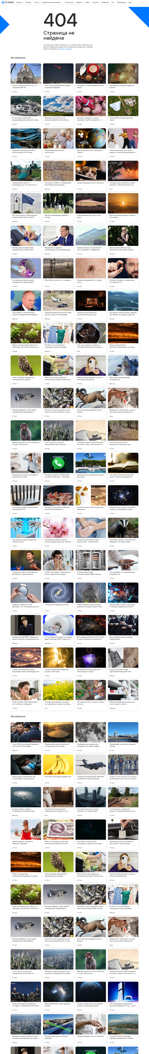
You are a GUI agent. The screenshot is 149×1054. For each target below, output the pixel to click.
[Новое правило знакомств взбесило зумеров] (26, 964)
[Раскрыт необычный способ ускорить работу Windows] (91, 727)
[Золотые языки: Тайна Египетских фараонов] (91, 500)
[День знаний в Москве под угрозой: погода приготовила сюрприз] (123, 241)
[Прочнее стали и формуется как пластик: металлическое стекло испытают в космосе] (58, 403)
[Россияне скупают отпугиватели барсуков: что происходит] (123, 533)
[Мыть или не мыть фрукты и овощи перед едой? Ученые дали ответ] (58, 370)
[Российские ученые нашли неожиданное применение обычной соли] (26, 273)
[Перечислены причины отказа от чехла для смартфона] (91, 370)
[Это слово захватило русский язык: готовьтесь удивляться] (123, 468)
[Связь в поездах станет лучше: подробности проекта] (58, 825)
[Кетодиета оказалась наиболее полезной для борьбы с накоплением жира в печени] (58, 500)
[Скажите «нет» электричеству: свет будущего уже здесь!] (123, 825)
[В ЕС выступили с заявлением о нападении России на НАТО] (26, 208)
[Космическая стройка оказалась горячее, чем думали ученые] (123, 500)
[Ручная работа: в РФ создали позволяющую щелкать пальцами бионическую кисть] (58, 760)
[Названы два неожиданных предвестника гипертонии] (26, 241)
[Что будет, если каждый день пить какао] (91, 78)
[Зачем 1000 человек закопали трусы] (123, 111)
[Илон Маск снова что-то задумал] (58, 273)
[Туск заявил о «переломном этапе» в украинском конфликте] (26, 306)
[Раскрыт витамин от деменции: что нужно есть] (123, 273)
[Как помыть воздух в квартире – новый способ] (26, 533)
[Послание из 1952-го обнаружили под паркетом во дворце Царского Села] (58, 176)
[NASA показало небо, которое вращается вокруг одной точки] (91, 598)
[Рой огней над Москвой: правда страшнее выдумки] (58, 78)
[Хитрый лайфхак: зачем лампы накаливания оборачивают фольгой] (26, 403)
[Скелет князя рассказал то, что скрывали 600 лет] (26, 78)
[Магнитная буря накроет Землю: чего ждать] (123, 208)
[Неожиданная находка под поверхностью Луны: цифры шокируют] (91, 867)
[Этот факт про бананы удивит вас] (58, 899)
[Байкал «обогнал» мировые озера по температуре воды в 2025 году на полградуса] (58, 727)
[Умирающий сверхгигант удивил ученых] (123, 867)
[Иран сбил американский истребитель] (123, 370)
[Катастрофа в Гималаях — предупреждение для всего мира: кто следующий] (26, 111)
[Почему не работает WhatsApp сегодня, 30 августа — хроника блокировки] (58, 468)
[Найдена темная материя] (26, 792)
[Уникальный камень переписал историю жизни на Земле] (58, 867)
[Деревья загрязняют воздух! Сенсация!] (58, 792)
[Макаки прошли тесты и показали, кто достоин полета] (26, 435)
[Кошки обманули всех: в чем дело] (91, 176)
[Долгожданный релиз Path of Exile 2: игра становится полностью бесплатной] (91, 630)
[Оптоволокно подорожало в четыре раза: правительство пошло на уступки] (123, 792)
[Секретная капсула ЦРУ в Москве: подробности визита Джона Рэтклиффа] (91, 899)
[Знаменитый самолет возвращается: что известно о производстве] (26, 176)
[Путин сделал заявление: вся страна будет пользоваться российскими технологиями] (26, 899)
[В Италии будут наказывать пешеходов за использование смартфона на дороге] (91, 760)
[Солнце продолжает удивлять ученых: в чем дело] (58, 662)
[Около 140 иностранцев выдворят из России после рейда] (26, 867)
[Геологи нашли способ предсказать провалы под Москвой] (123, 435)
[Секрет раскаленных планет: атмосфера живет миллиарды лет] (26, 662)
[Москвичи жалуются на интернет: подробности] (123, 727)
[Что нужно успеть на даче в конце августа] (91, 695)
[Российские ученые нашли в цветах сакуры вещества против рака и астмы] (58, 533)
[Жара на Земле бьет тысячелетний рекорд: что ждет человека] (123, 338)
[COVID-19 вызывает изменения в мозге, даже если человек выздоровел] (58, 565)
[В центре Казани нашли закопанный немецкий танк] (123, 662)
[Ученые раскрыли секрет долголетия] (58, 143)
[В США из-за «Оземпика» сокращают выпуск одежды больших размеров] (58, 338)
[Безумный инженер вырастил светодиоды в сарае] (91, 662)
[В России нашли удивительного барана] (91, 403)
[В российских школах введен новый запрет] (123, 630)
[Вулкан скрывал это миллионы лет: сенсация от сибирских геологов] (91, 241)
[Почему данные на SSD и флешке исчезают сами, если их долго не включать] (91, 435)
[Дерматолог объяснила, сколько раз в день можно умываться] (123, 403)
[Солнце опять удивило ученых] (58, 598)
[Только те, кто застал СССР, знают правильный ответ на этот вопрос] (123, 899)
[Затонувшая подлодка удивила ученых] (123, 78)
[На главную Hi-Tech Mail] (9, 2)
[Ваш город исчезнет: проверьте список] (91, 143)
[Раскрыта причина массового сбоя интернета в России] (26, 143)
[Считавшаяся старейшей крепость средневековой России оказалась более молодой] (123, 932)
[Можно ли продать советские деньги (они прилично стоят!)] (58, 964)
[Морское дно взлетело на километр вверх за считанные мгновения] (58, 111)
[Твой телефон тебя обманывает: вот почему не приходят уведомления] (26, 695)
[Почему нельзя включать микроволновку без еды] (91, 306)
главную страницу (65, 49)
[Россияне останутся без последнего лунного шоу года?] (91, 964)
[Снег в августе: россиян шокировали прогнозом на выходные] (58, 435)
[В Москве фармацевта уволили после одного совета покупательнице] (123, 695)
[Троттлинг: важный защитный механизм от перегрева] (91, 825)
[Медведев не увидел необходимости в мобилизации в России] (58, 241)
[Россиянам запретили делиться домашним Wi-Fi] (26, 500)
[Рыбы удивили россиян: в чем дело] (91, 208)
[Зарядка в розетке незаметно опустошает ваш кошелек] (123, 964)
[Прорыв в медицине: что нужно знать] (91, 273)
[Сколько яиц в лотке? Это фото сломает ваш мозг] (123, 760)
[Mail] (3, 2)
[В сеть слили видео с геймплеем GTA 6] (26, 760)
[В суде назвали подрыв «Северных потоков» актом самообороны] (26, 932)
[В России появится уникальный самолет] (91, 792)
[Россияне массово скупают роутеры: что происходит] (91, 932)
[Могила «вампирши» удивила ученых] (58, 208)
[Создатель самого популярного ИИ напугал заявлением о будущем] (26, 565)
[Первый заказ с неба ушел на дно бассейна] (91, 468)
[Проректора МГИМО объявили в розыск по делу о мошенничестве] (26, 630)
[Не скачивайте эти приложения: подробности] (123, 565)
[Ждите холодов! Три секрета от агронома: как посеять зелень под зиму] (26, 338)
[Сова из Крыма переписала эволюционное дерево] (26, 370)
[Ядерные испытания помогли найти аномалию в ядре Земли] (26, 727)
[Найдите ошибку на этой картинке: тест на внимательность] (26, 598)
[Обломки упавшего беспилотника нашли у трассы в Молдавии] (58, 306)
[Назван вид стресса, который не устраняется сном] (26, 468)
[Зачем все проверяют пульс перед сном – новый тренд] (91, 533)
